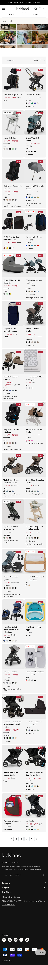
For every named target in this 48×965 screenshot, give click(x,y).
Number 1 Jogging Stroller (35, 494)
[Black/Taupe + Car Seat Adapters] (32, 291)
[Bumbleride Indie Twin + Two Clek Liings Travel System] (35, 757)
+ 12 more (30, 541)
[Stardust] (13, 248)
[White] (26, 585)
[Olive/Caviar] (10, 738)
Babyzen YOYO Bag (33, 236)
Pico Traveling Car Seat (12, 94)
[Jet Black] (10, 491)
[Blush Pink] (29, 103)
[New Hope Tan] (13, 641)
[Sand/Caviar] (16, 738)
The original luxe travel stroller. (33, 204)
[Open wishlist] (40, 8)
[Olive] (29, 829)
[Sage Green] (38, 730)
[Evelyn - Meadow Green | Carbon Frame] (7, 588)
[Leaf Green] (7, 294)
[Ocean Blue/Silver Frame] (10, 390)
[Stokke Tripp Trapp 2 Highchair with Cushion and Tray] (35, 511)
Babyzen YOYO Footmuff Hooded (10, 329)
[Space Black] (32, 730)
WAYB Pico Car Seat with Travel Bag (11, 238)
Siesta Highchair (9, 137)
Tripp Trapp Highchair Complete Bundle (34, 527)
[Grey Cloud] (29, 388)
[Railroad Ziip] (4, 200)
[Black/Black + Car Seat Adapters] (26, 291)
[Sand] (35, 786)
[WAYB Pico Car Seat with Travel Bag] (13, 221)
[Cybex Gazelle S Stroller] (35, 122)
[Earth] (7, 248)
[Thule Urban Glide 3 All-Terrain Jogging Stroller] (35, 465)
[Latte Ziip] (7, 200)
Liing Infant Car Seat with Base (11, 430)
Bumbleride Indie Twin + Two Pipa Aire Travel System (12, 724)
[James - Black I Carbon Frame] (29, 342)
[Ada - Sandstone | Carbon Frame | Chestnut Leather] (10, 588)
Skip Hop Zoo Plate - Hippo (34, 628)
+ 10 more (30, 294)
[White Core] (32, 388)
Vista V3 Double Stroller (32, 329)
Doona (28, 100)
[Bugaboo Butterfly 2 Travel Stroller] (13, 511)
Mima (27, 677)
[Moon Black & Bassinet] (16, 390)
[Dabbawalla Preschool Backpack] (13, 805)
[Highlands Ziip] (13, 200)
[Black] (29, 197)
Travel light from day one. (34, 297)
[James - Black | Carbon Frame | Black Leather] (4, 588)
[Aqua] (32, 197)
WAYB (5, 100)
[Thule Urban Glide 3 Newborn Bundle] (13, 465)
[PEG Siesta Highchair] (13, 122)
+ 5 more (7, 686)
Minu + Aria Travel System (10, 578)
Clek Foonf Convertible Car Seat (12, 187)
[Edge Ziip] (16, 200)
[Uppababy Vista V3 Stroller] (13, 656)
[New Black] (7, 738)
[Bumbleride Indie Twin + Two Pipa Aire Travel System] (13, 706)
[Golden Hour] (4, 248)
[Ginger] (26, 440)
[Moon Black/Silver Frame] (32, 151)
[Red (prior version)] (29, 440)
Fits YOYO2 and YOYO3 (34, 443)
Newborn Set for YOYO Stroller (35, 430)
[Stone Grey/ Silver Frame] (29, 151)
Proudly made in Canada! (12, 206)
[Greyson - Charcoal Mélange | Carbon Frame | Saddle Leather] (13, 588)
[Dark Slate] (13, 491)
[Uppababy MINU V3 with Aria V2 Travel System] (13, 561)
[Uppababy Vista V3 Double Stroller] (35, 313)
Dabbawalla (7, 829)
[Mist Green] (35, 491)
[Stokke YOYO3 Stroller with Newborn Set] (35, 265)
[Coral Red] (26, 680)
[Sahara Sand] (38, 103)
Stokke (28, 289)
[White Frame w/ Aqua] (38, 291)
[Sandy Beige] (29, 680)
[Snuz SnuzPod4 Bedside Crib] (35, 561)
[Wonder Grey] (16, 149)
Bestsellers (12, 14)
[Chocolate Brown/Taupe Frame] (26, 151)
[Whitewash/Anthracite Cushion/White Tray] (26, 538)
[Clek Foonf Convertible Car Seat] (13, 171)
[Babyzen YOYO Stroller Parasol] (35, 171)
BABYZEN (28, 194)
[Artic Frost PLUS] (16, 641)
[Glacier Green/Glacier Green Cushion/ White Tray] (29, 538)
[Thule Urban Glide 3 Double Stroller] (13, 757)
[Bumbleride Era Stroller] (35, 805)
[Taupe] (38, 197)
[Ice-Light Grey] (7, 149)
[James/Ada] (16, 588)
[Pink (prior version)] (32, 440)
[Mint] (13, 149)
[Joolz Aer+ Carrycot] (35, 706)
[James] (26, 342)
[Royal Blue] (35, 103)
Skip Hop (29, 635)
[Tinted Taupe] (4, 491)
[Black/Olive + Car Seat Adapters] (29, 291)
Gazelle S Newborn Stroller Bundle (10, 397)
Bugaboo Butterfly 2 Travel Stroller (11, 527)
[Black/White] (35, 680)
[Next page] (36, 839)
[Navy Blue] (29, 730)
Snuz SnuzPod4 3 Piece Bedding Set (35, 378)
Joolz (28, 727)
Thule (5, 488)
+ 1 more (7, 203)
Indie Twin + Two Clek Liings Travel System (34, 773)
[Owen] (38, 342)
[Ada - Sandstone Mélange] (32, 342)
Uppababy (29, 339)
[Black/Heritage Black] (10, 538)
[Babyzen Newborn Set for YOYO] (35, 414)
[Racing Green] (32, 103)
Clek (5, 197)
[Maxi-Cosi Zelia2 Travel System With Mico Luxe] (13, 611)
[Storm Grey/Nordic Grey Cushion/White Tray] (32, 538)
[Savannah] (10, 683)
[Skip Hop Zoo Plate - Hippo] (35, 611)
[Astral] (4, 149)
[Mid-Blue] (7, 491)
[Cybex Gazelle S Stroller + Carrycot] (13, 361)
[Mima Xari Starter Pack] (35, 656)
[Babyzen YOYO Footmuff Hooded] (13, 313)
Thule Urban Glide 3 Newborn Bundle (11, 481)
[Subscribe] (43, 875)
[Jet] (10, 248)
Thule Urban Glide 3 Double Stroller (11, 773)
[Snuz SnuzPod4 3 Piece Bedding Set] (35, 361)
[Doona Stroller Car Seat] (35, 79)
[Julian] (7, 683)
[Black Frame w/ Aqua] (35, 291)
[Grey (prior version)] (35, 197)
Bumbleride (7, 735)
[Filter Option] (38, 60)
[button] (35, 8)
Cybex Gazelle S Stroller (32, 139)
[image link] (24, 855)
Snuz (27, 385)
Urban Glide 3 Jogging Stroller (35, 481)
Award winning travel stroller (10, 541)
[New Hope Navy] (4, 641)
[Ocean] (32, 786)
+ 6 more (30, 106)
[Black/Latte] (38, 786)
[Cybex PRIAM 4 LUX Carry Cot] (13, 265)
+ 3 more (30, 155)
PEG (4, 146)
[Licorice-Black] (10, 149)
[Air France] (26, 197)
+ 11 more (8, 591)
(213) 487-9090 (8, 904)
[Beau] (4, 683)
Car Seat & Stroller (33, 94)
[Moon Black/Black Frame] (35, 151)
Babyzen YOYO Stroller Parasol (35, 187)
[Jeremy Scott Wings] (10, 294)
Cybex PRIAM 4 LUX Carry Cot (11, 281)
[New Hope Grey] (7, 641)
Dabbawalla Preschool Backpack (12, 822)
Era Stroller (30, 820)
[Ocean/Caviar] (13, 738)
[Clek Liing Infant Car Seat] (13, 414)
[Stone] (32, 680)
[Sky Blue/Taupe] (13, 390)
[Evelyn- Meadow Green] (16, 683)
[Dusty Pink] (7, 538)
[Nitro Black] (26, 103)
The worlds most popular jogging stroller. (11, 495)
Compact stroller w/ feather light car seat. (12, 595)
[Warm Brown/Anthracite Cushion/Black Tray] (35, 538)
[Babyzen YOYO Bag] (35, 221)
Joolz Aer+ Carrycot (34, 721)
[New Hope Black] (10, 641)
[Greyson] (35, 342)
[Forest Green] (26, 730)
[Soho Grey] (4, 294)
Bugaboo (6, 535)
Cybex (28, 149)
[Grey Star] (26, 388)
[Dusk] (26, 829)
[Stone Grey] (35, 730)
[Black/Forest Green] (4, 538)
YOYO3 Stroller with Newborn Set (34, 281)
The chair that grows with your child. (34, 545)
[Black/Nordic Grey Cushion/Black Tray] (38, 538)
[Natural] (29, 585)
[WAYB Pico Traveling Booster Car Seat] (13, 79)
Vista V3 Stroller (9, 671)
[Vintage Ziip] (10, 200)
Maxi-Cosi (6, 638)
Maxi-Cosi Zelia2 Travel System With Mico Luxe (11, 629)
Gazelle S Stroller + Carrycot (11, 378)
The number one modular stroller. (12, 690)
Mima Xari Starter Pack (35, 671)
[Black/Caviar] (4, 738)
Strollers (36, 14)
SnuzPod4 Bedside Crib (35, 576)
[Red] (38, 246)
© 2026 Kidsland (8, 961)
